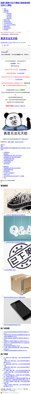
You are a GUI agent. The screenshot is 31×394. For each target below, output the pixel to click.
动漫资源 (9, 15)
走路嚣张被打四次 (8, 169)
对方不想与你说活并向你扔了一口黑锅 (14, 176)
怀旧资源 (6, 29)
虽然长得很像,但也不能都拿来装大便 (10, 148)
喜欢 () (3, 144)
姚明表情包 (7, 26)
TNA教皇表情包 (8, 23)
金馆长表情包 (7, 21)
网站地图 (8, 389)
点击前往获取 (22, 69)
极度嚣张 (6, 166)
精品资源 (9, 18)
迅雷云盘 (22, 106)
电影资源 (9, 13)
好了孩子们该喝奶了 (9, 173)
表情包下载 (7, 20)
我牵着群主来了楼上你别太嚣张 (12, 168)
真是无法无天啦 (9, 38)
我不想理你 (7, 171)
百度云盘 (17, 106)
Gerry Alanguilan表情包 (9, 24)
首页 (5, 8)
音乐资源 (9, 16)
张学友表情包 (7, 28)
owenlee (10, 42)
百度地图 (3, 389)
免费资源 (6, 10)
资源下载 (6, 12)
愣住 (5, 177)
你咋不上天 (7, 174)
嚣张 (2, 146)
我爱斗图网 (11, 142)
